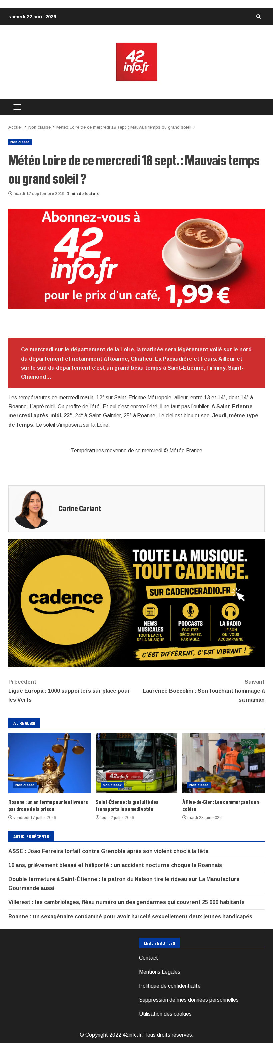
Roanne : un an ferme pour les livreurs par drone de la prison (49, 763)
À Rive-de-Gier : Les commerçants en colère (223, 763)
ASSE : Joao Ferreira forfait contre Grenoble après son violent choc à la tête (108, 851)
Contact (148, 958)
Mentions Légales (159, 972)
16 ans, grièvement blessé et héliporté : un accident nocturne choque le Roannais (115, 865)
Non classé (20, 142)
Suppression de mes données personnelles (189, 1000)
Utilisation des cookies (165, 1014)
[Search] (258, 17)
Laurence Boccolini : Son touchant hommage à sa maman (204, 691)
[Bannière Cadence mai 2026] (136, 602)
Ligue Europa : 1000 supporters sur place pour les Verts (69, 691)
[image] (136, 258)
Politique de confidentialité (170, 986)
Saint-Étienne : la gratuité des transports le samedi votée (137, 763)
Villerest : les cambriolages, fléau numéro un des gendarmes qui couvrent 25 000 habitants (126, 902)
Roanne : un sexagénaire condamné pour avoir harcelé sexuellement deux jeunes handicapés (130, 916)
